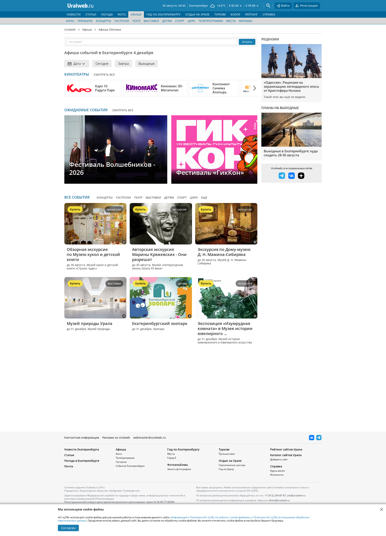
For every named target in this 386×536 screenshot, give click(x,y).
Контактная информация (81, 437)
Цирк (191, 21)
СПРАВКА (269, 14)
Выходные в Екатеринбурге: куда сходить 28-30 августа (291, 153)
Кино (70, 21)
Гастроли (121, 21)
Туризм (224, 449)
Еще (204, 197)
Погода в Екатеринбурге (81, 461)
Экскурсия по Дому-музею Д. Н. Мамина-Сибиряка (225, 252)
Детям (167, 21)
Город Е (171, 458)
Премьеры (85, 21)
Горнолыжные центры (232, 465)
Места (231, 21)
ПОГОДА (107, 14)
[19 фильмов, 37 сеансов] (141, 88)
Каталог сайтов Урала (286, 455)
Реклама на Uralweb (116, 437)
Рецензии (270, 39)
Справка (276, 466)
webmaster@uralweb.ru (149, 437)
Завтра (123, 63)
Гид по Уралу (226, 469)
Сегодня (101, 63)
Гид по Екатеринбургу (183, 449)
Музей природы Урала (89, 323)
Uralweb (70, 29)
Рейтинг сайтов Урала (286, 449)
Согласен (68, 528)
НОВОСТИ (74, 14)
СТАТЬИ (90, 14)
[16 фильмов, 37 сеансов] (200, 88)
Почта (68, 466)
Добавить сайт (279, 459)
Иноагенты (276, 474)
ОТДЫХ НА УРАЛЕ (197, 14)
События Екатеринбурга (130, 466)
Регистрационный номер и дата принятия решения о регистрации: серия (119, 503)
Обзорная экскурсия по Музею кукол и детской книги (94, 254)
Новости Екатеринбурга (81, 449)
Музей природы (99, 329)
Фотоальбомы (177, 465)
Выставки (151, 21)
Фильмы (245, 21)
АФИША (136, 14)
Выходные (147, 63)
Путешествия (227, 454)
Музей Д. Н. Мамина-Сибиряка (222, 261)
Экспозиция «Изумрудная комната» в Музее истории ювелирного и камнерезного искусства (226, 328)
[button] (250, 88)
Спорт (179, 21)
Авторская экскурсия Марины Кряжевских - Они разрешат (160, 254)
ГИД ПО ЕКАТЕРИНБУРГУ (163, 14)
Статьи (69, 455)
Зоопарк (158, 329)
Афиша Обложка (110, 29)
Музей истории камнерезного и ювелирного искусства (225, 340)
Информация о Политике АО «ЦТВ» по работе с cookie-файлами (210, 517)
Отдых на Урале (230, 461)
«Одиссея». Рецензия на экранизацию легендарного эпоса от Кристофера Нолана (291, 86)
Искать (247, 42)
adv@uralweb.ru (296, 495)
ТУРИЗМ (220, 14)
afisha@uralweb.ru (279, 500)
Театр (136, 21)
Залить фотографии (179, 469)
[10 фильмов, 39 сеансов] (79, 88)
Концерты (103, 21)
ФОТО (122, 14)
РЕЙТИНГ (251, 14)
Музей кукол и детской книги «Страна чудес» (92, 266)
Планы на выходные (280, 108)
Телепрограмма (210, 21)
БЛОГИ (235, 14)
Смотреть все (104, 74)
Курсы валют (277, 470)
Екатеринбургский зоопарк (159, 323)
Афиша (87, 29)
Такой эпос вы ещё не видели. (285, 97)
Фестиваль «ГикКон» (210, 172)
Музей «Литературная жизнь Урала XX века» (157, 266)
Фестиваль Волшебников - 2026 (112, 168)
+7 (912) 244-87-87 (275, 495)
